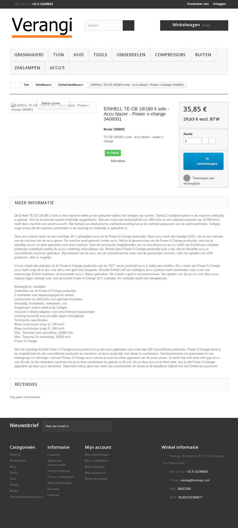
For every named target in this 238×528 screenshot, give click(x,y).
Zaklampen (27, 67)
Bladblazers (44, 84)
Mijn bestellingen (97, 454)
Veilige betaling (58, 471)
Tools (100, 54)
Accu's (57, 67)
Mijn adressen (95, 467)
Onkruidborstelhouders (26, 497)
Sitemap (53, 495)
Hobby (14, 485)
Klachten (53, 489)
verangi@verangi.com (195, 480)
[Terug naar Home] (14, 85)
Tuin (58, 54)
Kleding (15, 454)
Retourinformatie (59, 483)
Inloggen (219, 4)
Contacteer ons (198, 4)
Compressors (170, 54)
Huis (78, 54)
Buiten (203, 54)
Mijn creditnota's (97, 460)
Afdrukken (118, 161)
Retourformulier (96, 479)
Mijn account (98, 447)
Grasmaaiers (28, 54)
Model (108, 129)
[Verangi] (44, 27)
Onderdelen (131, 54)
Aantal (187, 134)
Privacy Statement (60, 477)
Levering (53, 454)
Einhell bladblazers (70, 84)
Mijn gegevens (95, 473)
